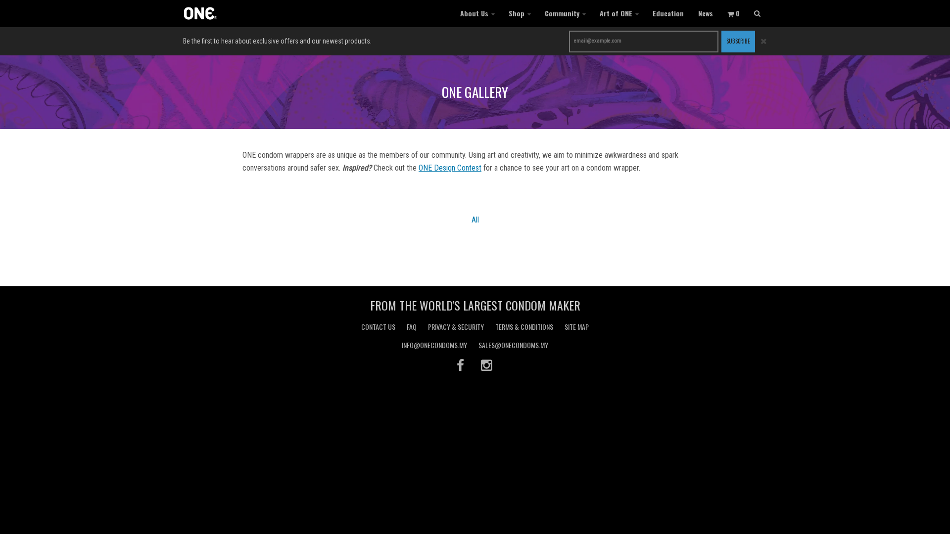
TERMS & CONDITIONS (524, 326)
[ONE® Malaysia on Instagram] (487, 365)
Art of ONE (616, 13)
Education (668, 13)
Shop (516, 13)
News (705, 13)
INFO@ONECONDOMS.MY (434, 345)
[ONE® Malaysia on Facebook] (460, 365)
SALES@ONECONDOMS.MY (513, 345)
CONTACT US (378, 326)
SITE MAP (577, 326)
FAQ (412, 326)
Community (562, 13)
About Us (474, 13)
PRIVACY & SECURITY (456, 326)
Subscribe (738, 41)
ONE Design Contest (450, 168)
